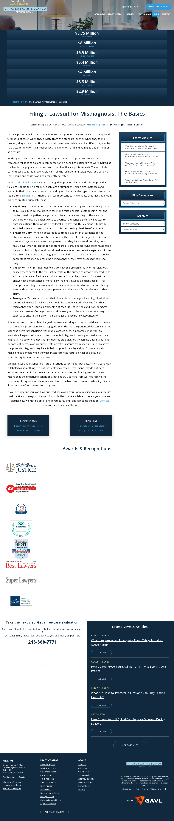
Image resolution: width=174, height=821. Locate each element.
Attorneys (82, 768)
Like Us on (12, 782)
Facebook (127, 124)
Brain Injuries (46, 786)
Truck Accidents (47, 779)
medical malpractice (26, 182)
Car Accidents (46, 775)
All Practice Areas (54, 812)
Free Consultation (158, 6)
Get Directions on (14, 777)
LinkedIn (140, 124)
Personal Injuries (47, 765)
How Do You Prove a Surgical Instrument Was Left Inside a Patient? (142, 155)
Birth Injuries (46, 789)
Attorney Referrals (86, 779)
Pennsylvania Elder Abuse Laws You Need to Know (141, 181)
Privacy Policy (84, 786)
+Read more (101, 653)
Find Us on (12, 788)
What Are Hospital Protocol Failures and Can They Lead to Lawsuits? (141, 164)
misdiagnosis (29, 195)
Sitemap (82, 789)
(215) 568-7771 (131, 6)
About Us (82, 765)
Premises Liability (48, 782)
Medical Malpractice (49, 768)
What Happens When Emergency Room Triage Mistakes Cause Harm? (142, 147)
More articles (130, 745)
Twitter (115, 124)
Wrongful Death (47, 797)
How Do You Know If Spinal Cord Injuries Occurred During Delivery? (141, 172)
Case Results (84, 772)
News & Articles (85, 782)
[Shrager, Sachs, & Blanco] (25, 10)
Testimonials (84, 775)
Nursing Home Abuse (49, 793)
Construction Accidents (50, 800)
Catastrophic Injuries (49, 772)
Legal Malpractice (48, 804)
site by (129, 800)
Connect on (12, 785)
